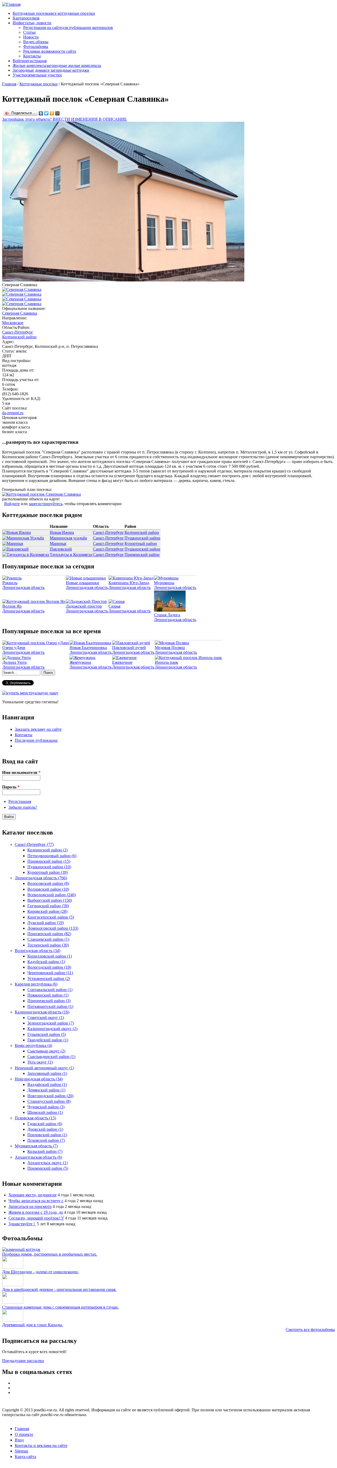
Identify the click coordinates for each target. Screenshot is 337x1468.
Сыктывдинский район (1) (51, 1056)
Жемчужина (80, 662)
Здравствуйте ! (22, 1224)
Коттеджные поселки (54, 13)
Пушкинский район (142, 538)
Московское (12, 322)
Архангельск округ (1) (47, 1162)
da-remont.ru (12, 413)
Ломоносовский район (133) (52, 928)
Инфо (32, 23)
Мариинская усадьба (68, 538)
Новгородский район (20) (50, 1096)
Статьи (29, 32)
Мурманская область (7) (36, 1146)
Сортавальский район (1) (49, 989)
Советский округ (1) (45, 1017)
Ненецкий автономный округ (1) (44, 1068)
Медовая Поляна (170, 647)
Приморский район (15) (48, 861)
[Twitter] (46, 113)
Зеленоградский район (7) (50, 1023)
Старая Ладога (167, 615)
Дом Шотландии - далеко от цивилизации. (40, 1272)
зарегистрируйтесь (45, 503)
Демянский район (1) (46, 1090)
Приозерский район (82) (49, 933)
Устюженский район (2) (48, 978)
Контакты (32, 56)
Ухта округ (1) (40, 1062)
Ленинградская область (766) (41, 878)
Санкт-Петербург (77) (34, 844)
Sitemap (21, 1451)
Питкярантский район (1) (50, 1006)
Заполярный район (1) (47, 1073)
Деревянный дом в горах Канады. (32, 1325)
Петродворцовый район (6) (51, 856)
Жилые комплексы (57, 65)
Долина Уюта (14, 662)
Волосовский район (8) (48, 883)
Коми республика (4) (33, 1045)
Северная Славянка (19, 313)
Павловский (61, 549)
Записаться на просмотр (30, 1206)
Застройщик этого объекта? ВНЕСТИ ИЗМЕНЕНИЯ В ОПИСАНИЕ (64, 119)
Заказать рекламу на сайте (38, 729)
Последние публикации (36, 740)
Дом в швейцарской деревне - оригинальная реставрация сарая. (59, 1289)
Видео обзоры (35, 42)
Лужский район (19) (45, 922)
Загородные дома (51, 70)
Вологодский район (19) (49, 967)
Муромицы (164, 583)
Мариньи (58, 543)
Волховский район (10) (48, 889)
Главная (9, 84)
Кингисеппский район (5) (50, 917)
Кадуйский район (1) (46, 961)
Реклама (49, 51)
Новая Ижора (62, 532)
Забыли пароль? (22, 807)
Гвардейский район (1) (47, 1040)
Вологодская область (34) (37, 950)
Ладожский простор (84, 606)
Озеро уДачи (13, 647)
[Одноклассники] (52, 113)
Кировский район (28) (47, 911)
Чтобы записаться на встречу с (35, 1200)
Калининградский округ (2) (52, 1028)
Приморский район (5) (47, 1168)
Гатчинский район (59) (48, 906)
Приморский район (142, 554)
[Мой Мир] (57, 113)
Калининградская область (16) (42, 1012)
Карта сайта (25, 1456)
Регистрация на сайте (68, 27)
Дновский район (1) (45, 1129)
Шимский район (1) (45, 1112)
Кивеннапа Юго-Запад (128, 583)
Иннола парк (166, 662)
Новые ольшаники (82, 583)
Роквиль (9, 583)
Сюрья (114, 606)
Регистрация (19, 801)
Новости (31, 37)
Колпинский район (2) (47, 850)
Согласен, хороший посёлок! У (36, 1218)
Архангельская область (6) (38, 1157)
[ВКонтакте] (41, 113)
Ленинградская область (23, 587)
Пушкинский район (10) (49, 867)
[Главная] (11, 4)
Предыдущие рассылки (23, 1360)
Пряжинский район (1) (47, 995)
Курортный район (141, 543)
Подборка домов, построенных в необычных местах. (49, 1254)
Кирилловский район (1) (49, 956)
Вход (19, 1440)
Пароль (10, 787)
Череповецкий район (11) (50, 972)
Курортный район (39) (47, 872)
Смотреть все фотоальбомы (310, 1329)
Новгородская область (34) (39, 1079)
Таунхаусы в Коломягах (71, 554)
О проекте (24, 1434)
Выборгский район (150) (49, 900)
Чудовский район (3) (46, 1107)
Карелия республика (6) (36, 984)
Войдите (12, 503)
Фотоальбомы (35, 46)
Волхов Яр (12, 606)
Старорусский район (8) (49, 1101)
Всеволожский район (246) (51, 894)
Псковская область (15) (35, 1118)
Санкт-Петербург (17, 332)
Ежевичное (122, 662)
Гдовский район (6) (44, 1123)
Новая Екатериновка (88, 647)
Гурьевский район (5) (46, 1034)
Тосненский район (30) (48, 945)
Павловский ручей (129, 647)
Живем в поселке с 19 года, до (35, 1212)
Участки (37, 75)
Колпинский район (19, 337)
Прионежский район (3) (49, 1000)
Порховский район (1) (47, 1135)
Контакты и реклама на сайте (41, 1445)
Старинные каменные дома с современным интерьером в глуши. (60, 1307)
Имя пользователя (21, 772)
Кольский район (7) (44, 1151)
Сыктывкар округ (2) (46, 1051)
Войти (30, 60)
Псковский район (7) (46, 1140)
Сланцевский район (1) (48, 939)
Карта (26, 18)
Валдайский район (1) (47, 1084)
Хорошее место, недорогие (32, 1195)
